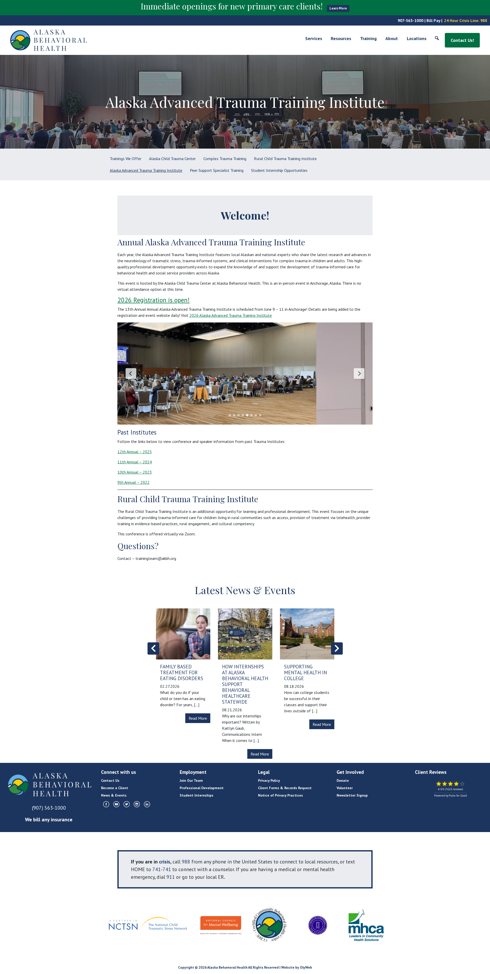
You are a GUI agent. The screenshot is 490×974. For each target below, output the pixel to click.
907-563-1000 (410, 20)
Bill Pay (433, 20)
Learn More (338, 8)
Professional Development (202, 788)
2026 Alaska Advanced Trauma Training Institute (230, 315)
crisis (164, 861)
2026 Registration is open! (153, 300)
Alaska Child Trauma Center (172, 158)
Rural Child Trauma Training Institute (285, 158)
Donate (343, 780)
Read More (198, 718)
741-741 (161, 869)
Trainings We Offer (125, 158)
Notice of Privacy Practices (280, 795)
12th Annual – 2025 (134, 451)
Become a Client (114, 788)
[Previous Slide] (131, 373)
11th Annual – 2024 (134, 461)
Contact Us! (462, 40)
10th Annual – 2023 (134, 472)
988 (483, 20)
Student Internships (196, 795)
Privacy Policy (269, 780)
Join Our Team (191, 780)
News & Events (114, 795)
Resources (341, 38)
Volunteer (345, 788)
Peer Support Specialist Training (216, 170)
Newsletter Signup (352, 795)
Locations (416, 38)
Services (313, 38)
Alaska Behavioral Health (227, 967)
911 (170, 877)
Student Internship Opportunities (279, 170)
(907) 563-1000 (49, 807)
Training (368, 38)
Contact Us (110, 780)
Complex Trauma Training (224, 158)
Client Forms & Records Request (285, 788)
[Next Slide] (359, 373)
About (391, 38)
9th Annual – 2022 (133, 482)
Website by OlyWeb (296, 967)
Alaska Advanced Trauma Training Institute (146, 170)
